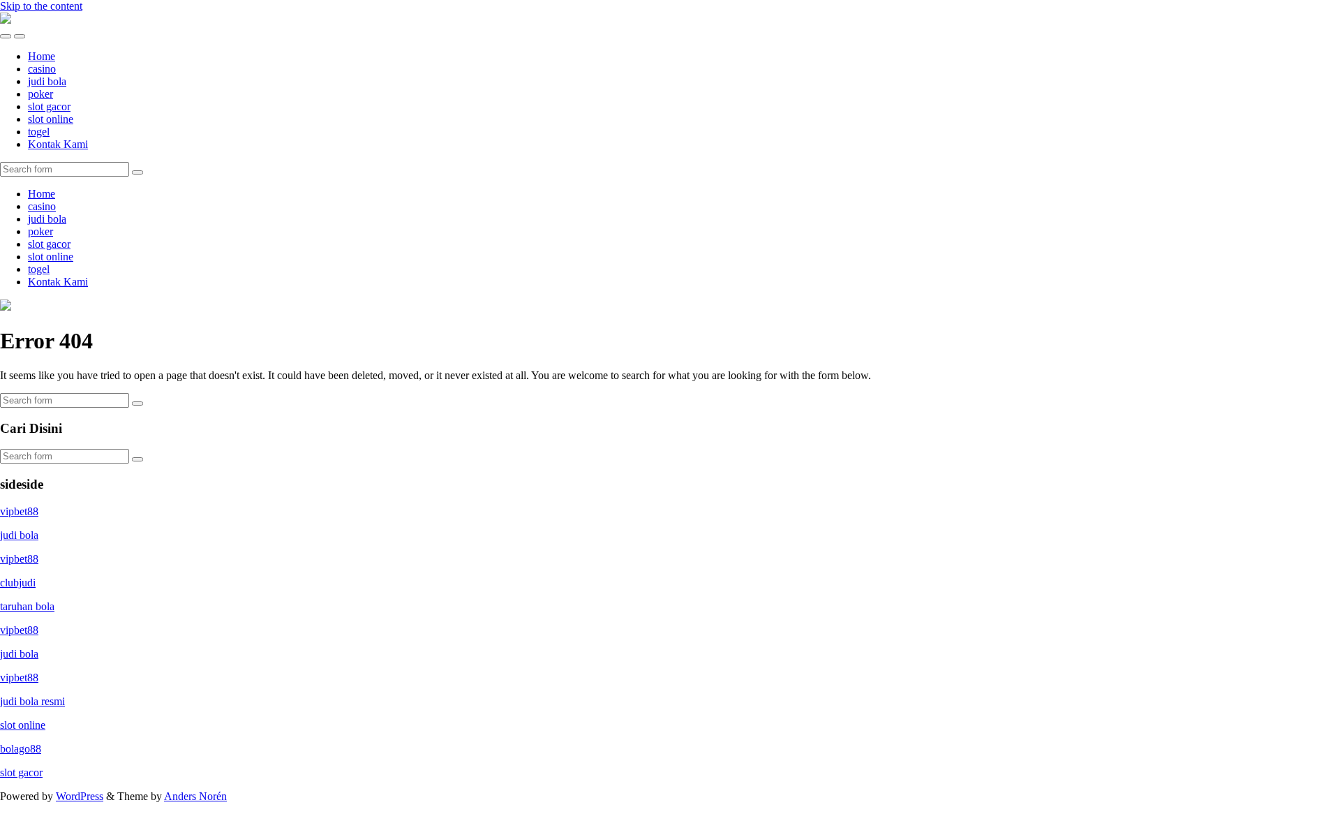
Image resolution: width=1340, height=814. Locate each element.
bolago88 (20, 749)
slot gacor (49, 106)
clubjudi (18, 583)
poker (40, 94)
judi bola (47, 81)
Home (41, 56)
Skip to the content (41, 6)
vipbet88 (19, 511)
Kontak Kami (58, 144)
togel (39, 132)
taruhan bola (27, 606)
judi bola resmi (32, 701)
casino (42, 69)
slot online (50, 119)
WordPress (79, 796)
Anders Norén (195, 796)
